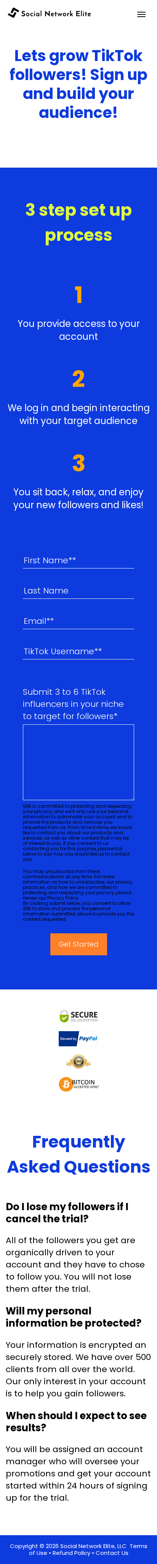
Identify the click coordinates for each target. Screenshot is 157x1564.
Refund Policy (71, 1553)
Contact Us (112, 1553)
